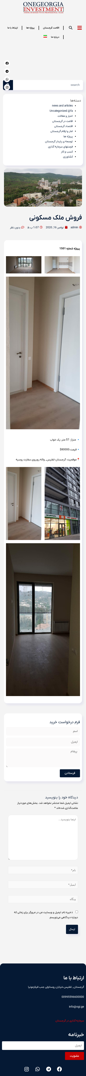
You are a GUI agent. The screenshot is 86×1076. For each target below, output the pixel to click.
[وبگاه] (43, 900)
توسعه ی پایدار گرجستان (59, 141)
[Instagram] (7, 87)
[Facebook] (7, 63)
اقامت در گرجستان (62, 121)
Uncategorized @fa (61, 111)
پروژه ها (68, 136)
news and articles (62, 106)
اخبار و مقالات (65, 116)
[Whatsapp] (7, 79)
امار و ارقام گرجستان (61, 131)
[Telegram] (7, 71)
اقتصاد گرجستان (63, 126)
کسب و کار (67, 151)
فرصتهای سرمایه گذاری (60, 146)
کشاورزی (68, 156)
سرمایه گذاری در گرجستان (69, 1020)
